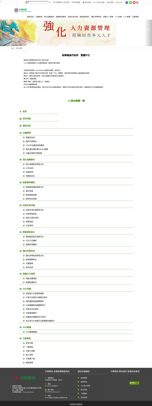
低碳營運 (29, 263)
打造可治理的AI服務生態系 (36, 297)
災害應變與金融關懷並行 (36, 305)
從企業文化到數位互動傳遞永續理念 (40, 320)
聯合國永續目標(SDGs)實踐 (37, 149)
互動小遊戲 (30, 351)
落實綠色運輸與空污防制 (36, 317)
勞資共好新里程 (32, 309)
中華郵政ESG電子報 (62, 2)
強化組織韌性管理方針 (35, 164)
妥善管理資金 (31, 213)
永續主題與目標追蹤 (34, 153)
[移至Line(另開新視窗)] (130, 2)
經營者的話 (30, 137)
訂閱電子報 (30, 358)
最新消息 (27, 125)
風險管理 (29, 172)
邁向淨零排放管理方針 (35, 255)
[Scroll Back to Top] (148, 403)
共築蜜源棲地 (31, 313)
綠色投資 (29, 267)
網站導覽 (76, 2)
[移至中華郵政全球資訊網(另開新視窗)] (137, 2)
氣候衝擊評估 (31, 259)
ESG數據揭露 (31, 332)
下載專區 (29, 347)
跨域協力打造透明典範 (35, 293)
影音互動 (29, 343)
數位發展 (29, 191)
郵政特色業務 (31, 198)
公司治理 (29, 168)
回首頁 (110, 2)
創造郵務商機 (31, 195)
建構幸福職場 (31, 244)
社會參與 (29, 225)
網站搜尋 (29, 362)
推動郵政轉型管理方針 (35, 187)
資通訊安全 (30, 176)
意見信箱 (87, 2)
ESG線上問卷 (99, 2)
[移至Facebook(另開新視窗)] (127, 2)
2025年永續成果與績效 (35, 145)
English (120, 2)
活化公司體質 (31, 240)
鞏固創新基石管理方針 (35, 236)
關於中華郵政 (31, 141)
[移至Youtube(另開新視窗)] (134, 2)
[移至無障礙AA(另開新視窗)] (134, 383)
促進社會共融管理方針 (35, 210)
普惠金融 (29, 221)
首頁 (12, 48)
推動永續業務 (31, 278)
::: (24, 51)
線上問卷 (29, 354)
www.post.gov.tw (28, 392)
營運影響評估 (31, 282)
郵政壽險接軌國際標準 (35, 301)
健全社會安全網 (32, 217)
